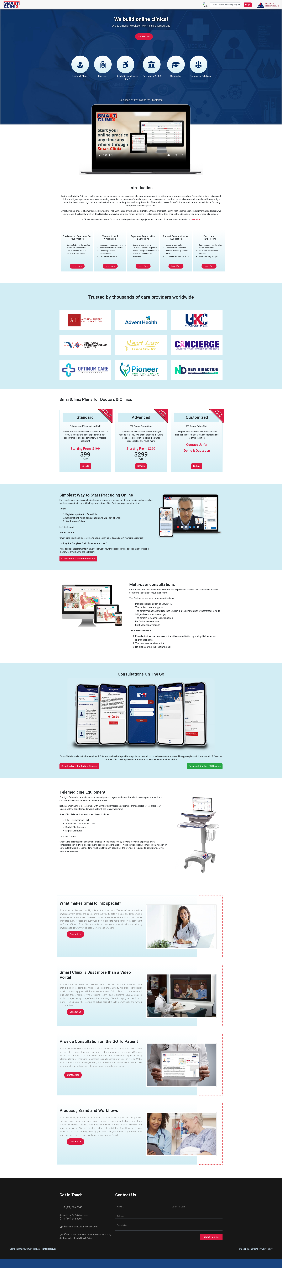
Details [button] (85, 466)
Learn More (77, 266)
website (196, 219)
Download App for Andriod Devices (79, 766)
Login (247, 5)
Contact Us (144, 36)
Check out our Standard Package (78, 558)
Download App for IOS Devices (205, 766)
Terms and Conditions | (248, 1249)
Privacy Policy (266, 1249)
